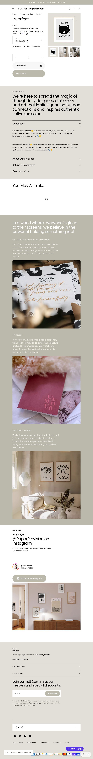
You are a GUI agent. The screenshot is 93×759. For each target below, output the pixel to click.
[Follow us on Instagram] (15, 566)
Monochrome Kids (26, 14)
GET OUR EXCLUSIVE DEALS (18, 753)
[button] (13, 8)
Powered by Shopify (43, 655)
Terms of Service (35, 703)
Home (14, 14)
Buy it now (21, 73)
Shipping (15, 28)
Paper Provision (27, 655)
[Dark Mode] (69, 8)
